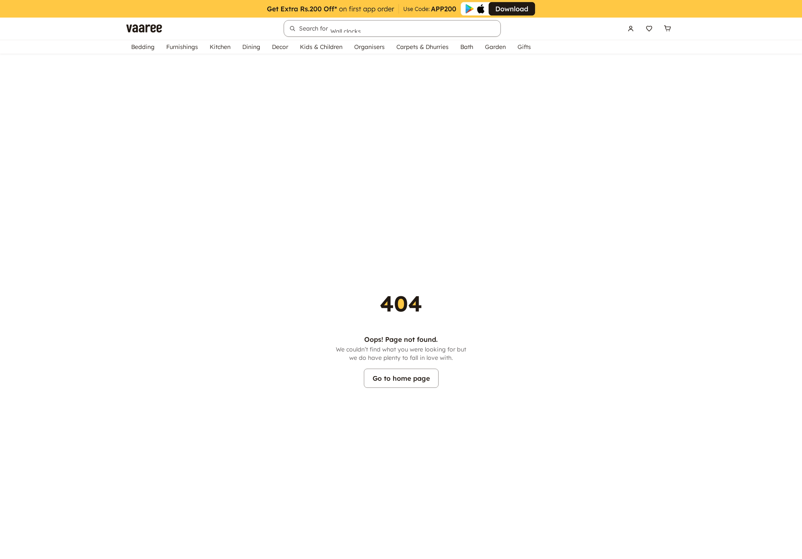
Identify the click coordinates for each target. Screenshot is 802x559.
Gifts (524, 47)
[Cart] (667, 28)
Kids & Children (321, 47)
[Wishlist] (649, 28)
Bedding (143, 47)
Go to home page (401, 378)
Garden (495, 47)
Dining (251, 47)
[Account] (631, 28)
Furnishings (182, 47)
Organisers (369, 47)
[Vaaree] (144, 28)
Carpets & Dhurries (422, 47)
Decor (280, 47)
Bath (466, 47)
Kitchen (220, 47)
